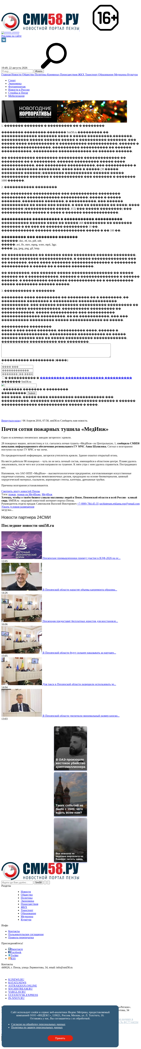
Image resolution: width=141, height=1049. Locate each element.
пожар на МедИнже (28, 494)
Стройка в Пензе (18, 92)
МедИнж (47, 494)
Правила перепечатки (21, 937)
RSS (13, 958)
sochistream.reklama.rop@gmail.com (119, 503)
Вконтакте (17, 949)
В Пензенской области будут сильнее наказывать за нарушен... (79, 652)
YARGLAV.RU (17, 991)
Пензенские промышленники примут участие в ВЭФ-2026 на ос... (82, 558)
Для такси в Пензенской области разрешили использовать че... (79, 684)
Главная (6, 74)
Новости (16, 74)
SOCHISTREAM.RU (20, 988)
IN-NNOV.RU (16, 998)
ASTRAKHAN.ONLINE (22, 985)
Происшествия (69, 74)
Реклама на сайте (11, 35)
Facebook (16, 952)
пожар (12, 494)
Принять (60, 1038)
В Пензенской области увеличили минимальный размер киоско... (81, 715)
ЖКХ (81, 74)
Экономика (14, 83)
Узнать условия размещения (17, 506)
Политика (41, 74)
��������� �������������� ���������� (86, 377)
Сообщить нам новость (73, 420)
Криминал (53, 74)
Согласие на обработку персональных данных (28, 1003)
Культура (132, 74)
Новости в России (19, 89)
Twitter (14, 955)
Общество (28, 74)
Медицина (120, 74)
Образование (106, 74)
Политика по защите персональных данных (82, 1003)
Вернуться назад (11, 420)
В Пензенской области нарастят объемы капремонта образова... (80, 589)
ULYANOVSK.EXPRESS (23, 995)
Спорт (12, 80)
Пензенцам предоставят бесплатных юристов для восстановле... (80, 621)
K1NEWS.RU (16, 979)
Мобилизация (16, 95)
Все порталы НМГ (12, 973)
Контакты (14, 931)
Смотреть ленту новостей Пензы (20, 491)
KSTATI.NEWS (17, 982)
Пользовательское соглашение (26, 934)
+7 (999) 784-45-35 (88, 503)
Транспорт (91, 74)
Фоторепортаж (17, 86)
